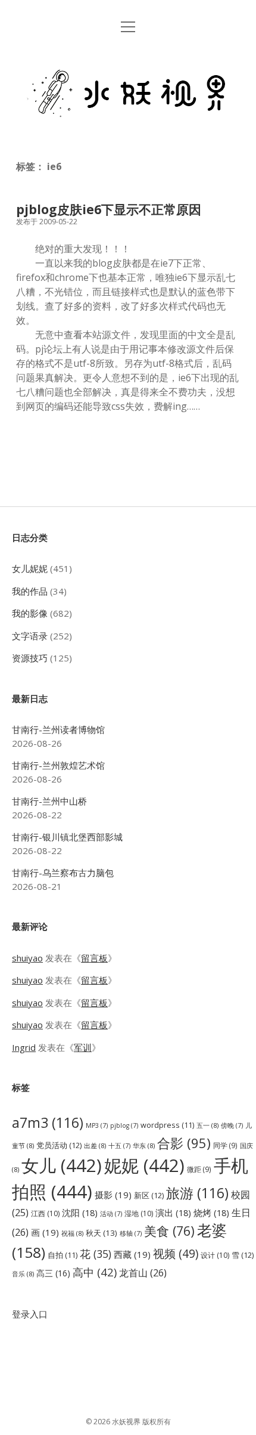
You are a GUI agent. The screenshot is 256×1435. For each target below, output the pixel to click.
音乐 (23, 1273)
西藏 (132, 1254)
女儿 (61, 1165)
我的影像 (30, 613)
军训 (83, 1047)
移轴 (131, 1233)
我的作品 (30, 591)
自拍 (62, 1255)
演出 (173, 1212)
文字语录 (30, 636)
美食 (169, 1230)
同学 (225, 1145)
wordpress (167, 1125)
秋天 (101, 1232)
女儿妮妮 (30, 568)
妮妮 (144, 1165)
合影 (184, 1143)
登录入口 (30, 1314)
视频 (175, 1253)
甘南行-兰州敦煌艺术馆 (58, 765)
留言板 (94, 958)
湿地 (138, 1213)
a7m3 (47, 1122)
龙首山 (143, 1272)
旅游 (197, 1192)
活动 (111, 1214)
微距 (199, 1169)
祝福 (72, 1233)
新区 (149, 1195)
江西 (45, 1213)
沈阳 (80, 1212)
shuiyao (27, 958)
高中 (95, 1271)
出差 (95, 1145)
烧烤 (211, 1212)
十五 (119, 1146)
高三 (53, 1273)
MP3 (97, 1125)
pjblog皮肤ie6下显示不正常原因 (108, 209)
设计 (215, 1255)
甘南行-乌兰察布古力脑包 (63, 873)
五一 (207, 1125)
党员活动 (59, 1145)
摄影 (113, 1195)
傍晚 (232, 1125)
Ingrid (24, 1047)
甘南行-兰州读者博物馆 (58, 729)
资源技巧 (30, 658)
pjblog (124, 1125)
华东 (144, 1145)
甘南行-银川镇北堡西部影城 (67, 837)
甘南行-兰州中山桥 (49, 801)
